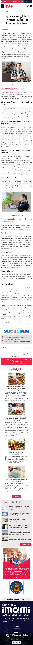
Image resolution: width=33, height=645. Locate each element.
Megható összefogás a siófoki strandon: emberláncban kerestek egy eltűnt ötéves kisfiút (19, 532)
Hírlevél (4, 1)
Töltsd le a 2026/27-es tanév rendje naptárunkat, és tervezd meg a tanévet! (20, 507)
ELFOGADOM (16, 642)
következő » (27, 348)
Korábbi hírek (25, 544)
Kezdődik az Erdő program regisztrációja (17, 520)
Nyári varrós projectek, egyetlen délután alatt (16, 480)
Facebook (31, 6)
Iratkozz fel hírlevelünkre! (16, 363)
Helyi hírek (8, 12)
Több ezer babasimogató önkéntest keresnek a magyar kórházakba (20, 526)
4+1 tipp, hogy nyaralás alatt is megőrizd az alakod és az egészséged (17, 388)
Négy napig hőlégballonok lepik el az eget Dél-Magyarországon (20, 514)
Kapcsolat (16, 626)
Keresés (28, 6)
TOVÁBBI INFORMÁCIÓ (16, 640)
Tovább (16, 496)
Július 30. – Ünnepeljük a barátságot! (16, 453)
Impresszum (16, 628)
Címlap (2, 12)
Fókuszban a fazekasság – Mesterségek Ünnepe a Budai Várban (20, 538)
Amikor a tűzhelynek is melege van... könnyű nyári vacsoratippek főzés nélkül (16, 418)
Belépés (15, 1)
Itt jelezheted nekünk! (24, 341)
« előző (4, 348)
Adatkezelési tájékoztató (16, 631)
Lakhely (25, 1)
